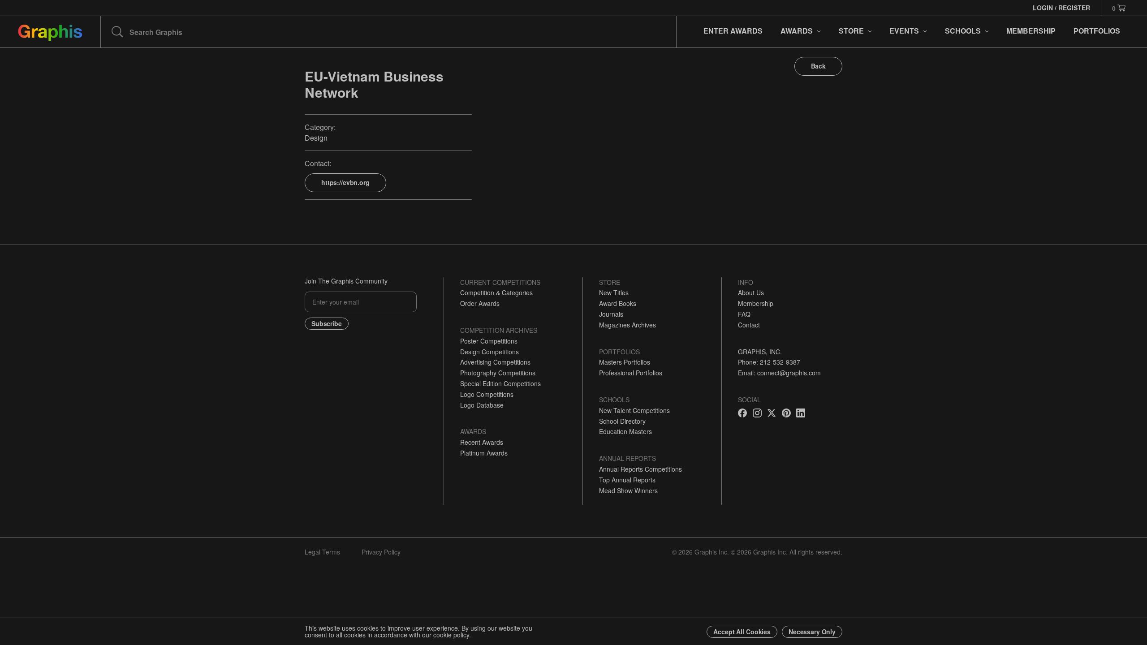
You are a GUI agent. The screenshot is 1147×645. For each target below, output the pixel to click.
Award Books (617, 303)
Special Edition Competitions (500, 383)
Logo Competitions (486, 394)
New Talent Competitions (634, 410)
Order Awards (480, 303)
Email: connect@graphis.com (779, 372)
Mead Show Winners (628, 490)
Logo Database (482, 404)
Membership (755, 303)
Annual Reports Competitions (640, 468)
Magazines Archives (627, 324)
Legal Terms (322, 551)
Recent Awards (481, 442)
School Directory (622, 421)
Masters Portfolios (624, 361)
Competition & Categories (496, 292)
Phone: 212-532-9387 (769, 361)
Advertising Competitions (495, 361)
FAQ (744, 314)
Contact (749, 324)
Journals (611, 314)
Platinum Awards (484, 452)
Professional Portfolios (630, 372)
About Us (751, 292)
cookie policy (451, 634)
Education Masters (625, 431)
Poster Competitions (488, 340)
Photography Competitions (497, 372)
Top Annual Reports (627, 479)
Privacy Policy (381, 551)
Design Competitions (489, 351)
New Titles (614, 292)
